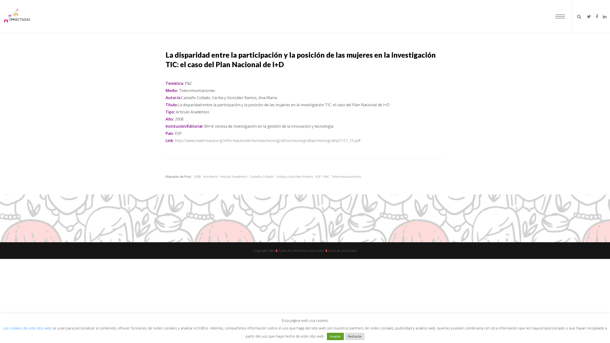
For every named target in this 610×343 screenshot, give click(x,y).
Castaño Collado (262, 176)
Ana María (210, 176)
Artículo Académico (233, 176)
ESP (318, 176)
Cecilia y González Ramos (294, 176)
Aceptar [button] (335, 336)
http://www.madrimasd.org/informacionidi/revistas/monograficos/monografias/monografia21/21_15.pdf (268, 140)
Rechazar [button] (355, 336)
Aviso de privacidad (342, 250)
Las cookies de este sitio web (27, 328)
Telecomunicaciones (346, 176)
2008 (197, 176)
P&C (326, 176)
